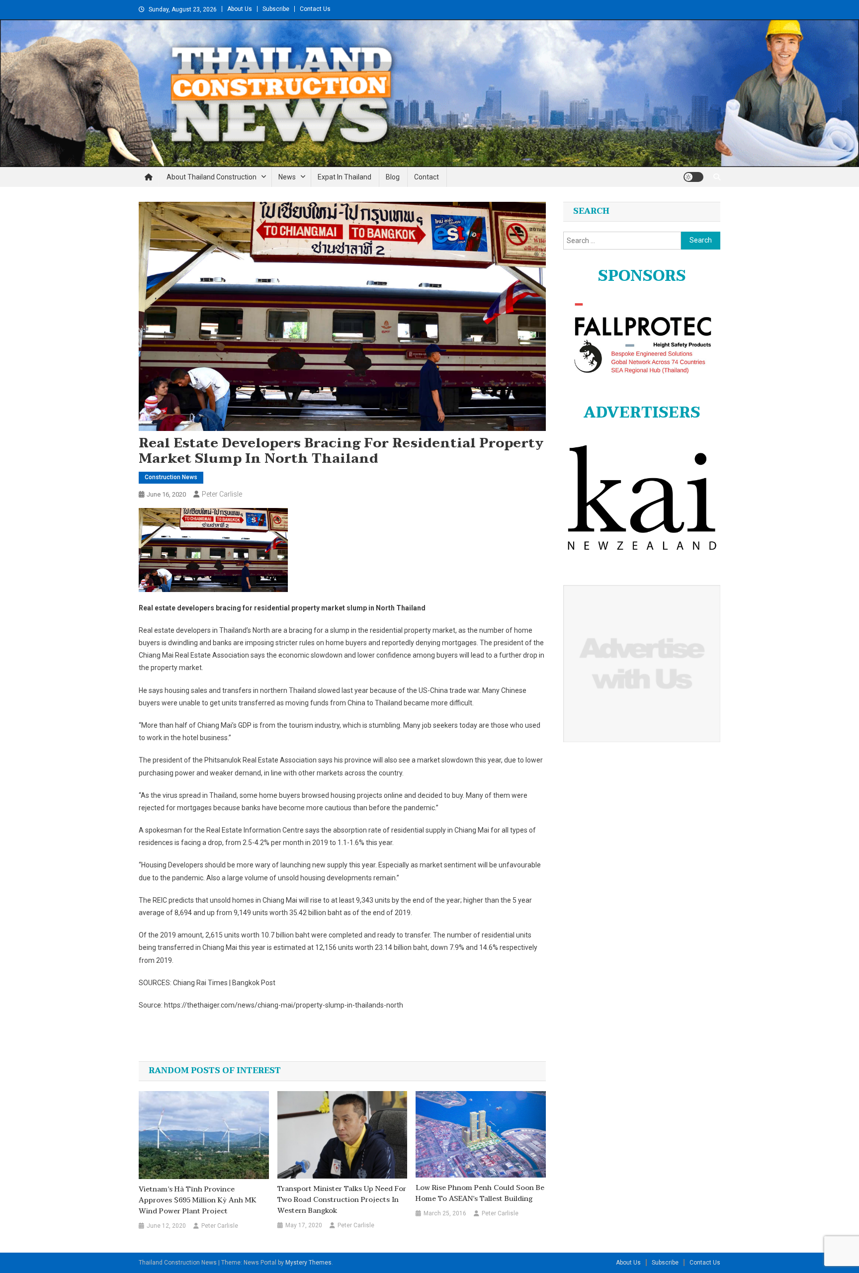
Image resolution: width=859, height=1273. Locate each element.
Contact (426, 177)
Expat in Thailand (344, 177)
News (287, 177)
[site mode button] (693, 177)
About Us (239, 8)
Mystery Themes (308, 1262)
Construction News (171, 477)
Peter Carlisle (222, 494)
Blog (393, 177)
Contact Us (315, 8)
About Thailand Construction (212, 177)
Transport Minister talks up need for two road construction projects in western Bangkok (341, 1200)
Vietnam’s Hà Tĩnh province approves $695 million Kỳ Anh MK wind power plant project (198, 1200)
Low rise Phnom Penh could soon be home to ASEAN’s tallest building (480, 1193)
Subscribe (275, 8)
